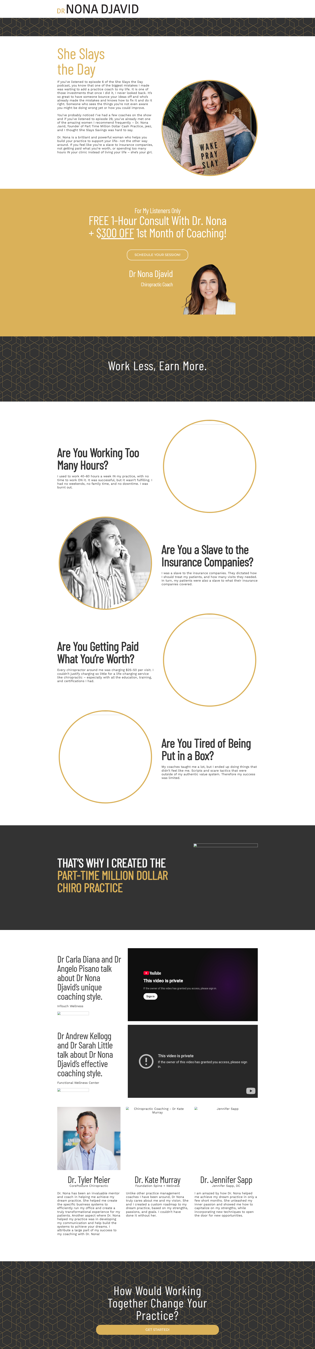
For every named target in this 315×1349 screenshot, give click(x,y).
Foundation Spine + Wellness (157, 1186)
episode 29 (104, 119)
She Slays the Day (129, 82)
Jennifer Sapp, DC (226, 1186)
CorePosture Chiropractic (88, 1186)
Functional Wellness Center (78, 1083)
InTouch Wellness (70, 1006)
